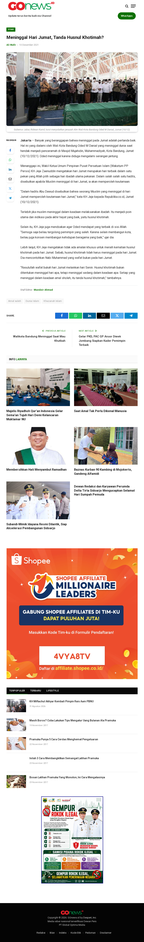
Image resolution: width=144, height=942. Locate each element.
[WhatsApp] (10, 160)
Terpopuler (17, 690)
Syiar (11, 29)
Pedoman (90, 932)
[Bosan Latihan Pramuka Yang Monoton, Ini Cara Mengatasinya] (16, 781)
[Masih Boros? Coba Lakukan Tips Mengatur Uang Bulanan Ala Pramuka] (16, 724)
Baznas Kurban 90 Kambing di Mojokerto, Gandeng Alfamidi (103, 471)
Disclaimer (105, 932)
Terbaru (35, 690)
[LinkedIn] (10, 169)
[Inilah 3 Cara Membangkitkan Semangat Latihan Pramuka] (16, 762)
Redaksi (41, 932)
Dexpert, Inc (89, 917)
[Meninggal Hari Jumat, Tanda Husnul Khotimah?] (72, 89)
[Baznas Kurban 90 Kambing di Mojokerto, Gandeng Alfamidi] (106, 446)
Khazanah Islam (53, 301)
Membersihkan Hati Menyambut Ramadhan (36, 469)
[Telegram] (10, 198)
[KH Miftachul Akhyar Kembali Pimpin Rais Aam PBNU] (16, 705)
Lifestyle (52, 690)
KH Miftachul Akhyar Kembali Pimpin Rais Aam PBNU (61, 701)
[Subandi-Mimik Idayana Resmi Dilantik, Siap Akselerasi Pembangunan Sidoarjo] (38, 500)
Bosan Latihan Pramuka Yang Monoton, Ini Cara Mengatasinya (67, 777)
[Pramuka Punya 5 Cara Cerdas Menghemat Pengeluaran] (16, 743)
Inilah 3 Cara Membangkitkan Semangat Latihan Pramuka (64, 758)
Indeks (62, 932)
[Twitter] (10, 188)
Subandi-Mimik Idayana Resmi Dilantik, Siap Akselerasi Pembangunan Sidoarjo (36, 526)
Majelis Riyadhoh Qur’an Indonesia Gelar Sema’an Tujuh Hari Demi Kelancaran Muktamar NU (34, 415)
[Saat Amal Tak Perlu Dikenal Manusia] (106, 387)
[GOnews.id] (31, 6)
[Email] (10, 179)
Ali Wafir (11, 45)
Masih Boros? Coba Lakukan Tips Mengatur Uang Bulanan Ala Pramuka (72, 720)
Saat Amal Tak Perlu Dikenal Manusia (100, 411)
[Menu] (133, 6)
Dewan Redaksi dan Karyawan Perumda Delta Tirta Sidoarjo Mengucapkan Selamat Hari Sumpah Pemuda (104, 490)
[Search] (126, 6)
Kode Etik (76, 932)
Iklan (52, 932)
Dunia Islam (32, 301)
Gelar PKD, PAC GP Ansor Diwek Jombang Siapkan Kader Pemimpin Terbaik (102, 341)
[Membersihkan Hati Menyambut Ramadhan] (38, 446)
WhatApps (127, 16)
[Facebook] (10, 150)
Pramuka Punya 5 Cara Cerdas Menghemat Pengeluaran (63, 739)
